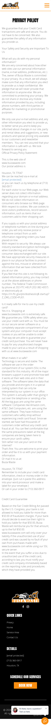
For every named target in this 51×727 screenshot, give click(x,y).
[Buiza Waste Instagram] (27, 607)
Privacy (10, 622)
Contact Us (12, 637)
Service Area (13, 632)
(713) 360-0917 (14, 660)
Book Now (25, 685)
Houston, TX (13, 665)
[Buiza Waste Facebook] (23, 607)
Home (10, 627)
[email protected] (11, 179)
